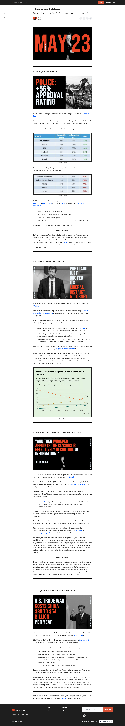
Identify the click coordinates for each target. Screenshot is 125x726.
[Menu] (114, 2)
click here (64, 698)
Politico (36, 306)
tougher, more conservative (65, 348)
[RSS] (84, 716)
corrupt (62, 203)
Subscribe (108, 2)
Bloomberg (72, 477)
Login (101, 2)
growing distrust (47, 533)
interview (43, 502)
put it (65, 242)
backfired (78, 530)
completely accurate (78, 484)
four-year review (85, 640)
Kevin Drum (78, 635)
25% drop (83, 328)
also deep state (47, 203)
